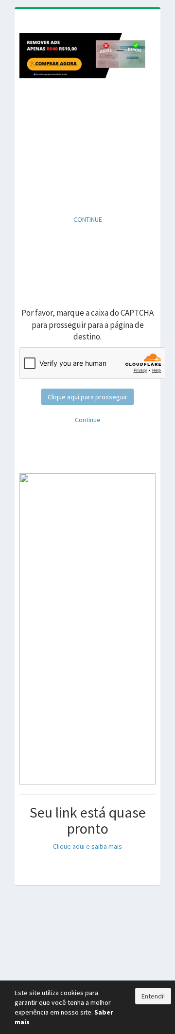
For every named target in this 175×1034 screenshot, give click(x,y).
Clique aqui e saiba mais (87, 846)
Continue (88, 419)
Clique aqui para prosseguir (87, 396)
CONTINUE (87, 219)
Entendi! (153, 996)
